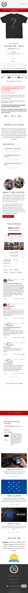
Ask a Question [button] (14, 255)
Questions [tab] (15, 259)
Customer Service (13, 576)
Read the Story (14, 532)
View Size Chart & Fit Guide (14, 81)
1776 (10, 269)
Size (14, 58)
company (12, 272)
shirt (5, 269)
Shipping (9, 53)
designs (20, 272)
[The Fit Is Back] (14, 515)
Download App (14, 476)
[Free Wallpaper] (14, 487)
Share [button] (6, 298)
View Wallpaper (14, 504)
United (6, 272)
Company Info (14, 579)
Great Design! (8, 432)
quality (16, 269)
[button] (21, 298)
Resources (13, 582)
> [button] (18, 377)
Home (10, 43)
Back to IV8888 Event (15, 412)
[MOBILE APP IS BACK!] (14, 460)
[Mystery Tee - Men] (6, 244)
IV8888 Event (15, 43)
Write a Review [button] (14, 252)
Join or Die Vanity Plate (6, 440)
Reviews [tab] (6, 259)
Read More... (8, 216)
